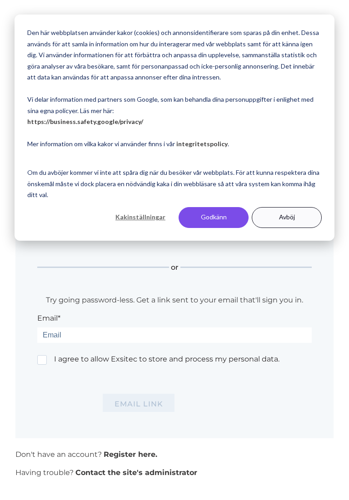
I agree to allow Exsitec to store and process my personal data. (166, 359)
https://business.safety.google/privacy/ (85, 121)
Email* (48, 318)
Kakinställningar (140, 217)
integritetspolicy (202, 144)
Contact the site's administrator (136, 472)
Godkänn (214, 217)
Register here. (130, 454)
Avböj (287, 217)
